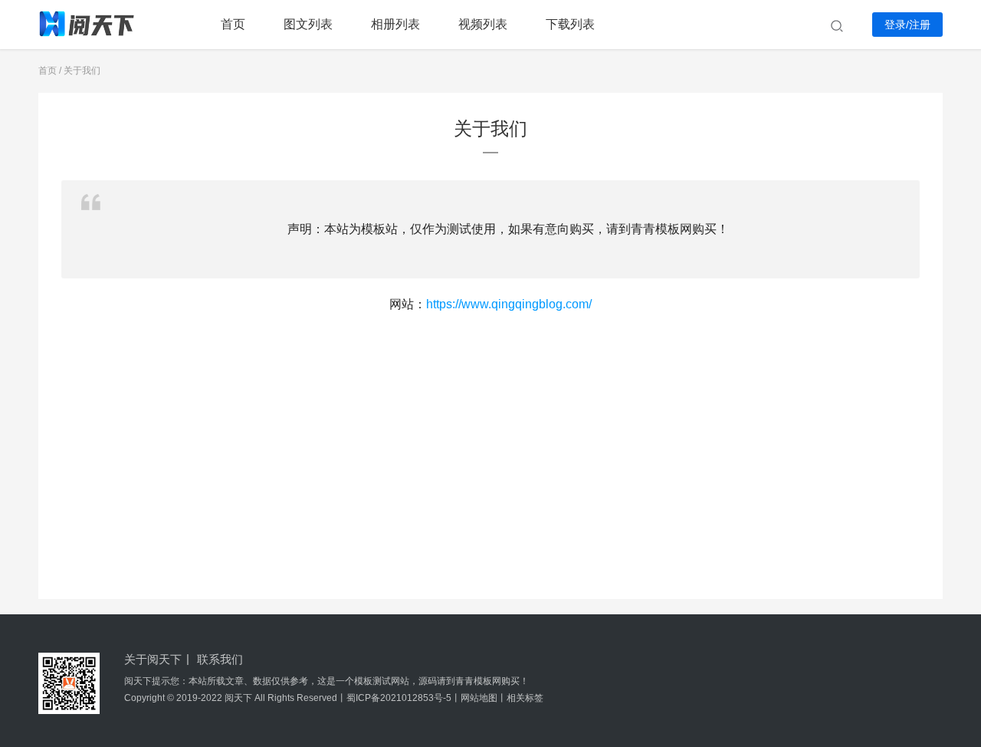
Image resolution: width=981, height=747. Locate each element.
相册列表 (395, 24)
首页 (233, 24)
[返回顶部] (950, 582)
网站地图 (479, 698)
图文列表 (308, 24)
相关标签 (525, 698)
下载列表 (570, 24)
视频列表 (482, 24)
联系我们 (220, 659)
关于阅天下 (153, 659)
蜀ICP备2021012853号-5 (398, 698)
